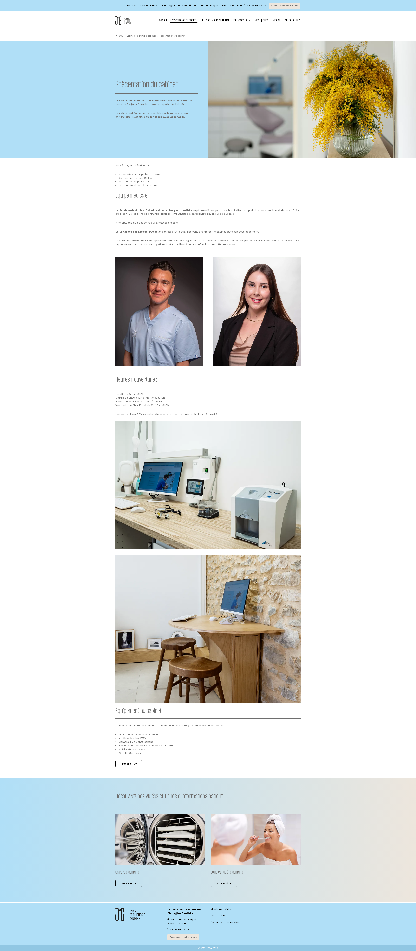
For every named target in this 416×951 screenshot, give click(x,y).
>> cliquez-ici (208, 414)
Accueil (163, 20)
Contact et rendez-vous (225, 922)
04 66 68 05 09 (256, 5)
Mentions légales (221, 909)
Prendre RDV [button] (129, 763)
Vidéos (276, 20)
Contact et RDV (292, 20)
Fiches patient (262, 20)
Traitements (240, 20)
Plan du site (218, 915)
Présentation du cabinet (183, 20)
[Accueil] (124, 20)
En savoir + (129, 883)
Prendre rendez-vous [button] (284, 5)
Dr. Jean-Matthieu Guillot (215, 20)
